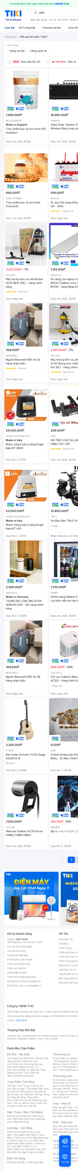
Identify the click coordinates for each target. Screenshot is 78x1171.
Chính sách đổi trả (16, 968)
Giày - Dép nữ (61, 1103)
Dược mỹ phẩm (36, 1152)
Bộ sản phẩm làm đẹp (26, 1150)
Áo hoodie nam (67, 1085)
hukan (32, 1038)
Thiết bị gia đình (35, 1162)
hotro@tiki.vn (34, 981)
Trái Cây (11, 1085)
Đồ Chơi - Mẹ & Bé (18, 1054)
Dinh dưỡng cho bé (23, 1067)
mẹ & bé (63, 19)
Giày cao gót (59, 1107)
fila (46, 1038)
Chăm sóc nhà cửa (26, 1106)
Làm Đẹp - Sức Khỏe (19, 1127)
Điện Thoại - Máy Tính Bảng (24, 1112)
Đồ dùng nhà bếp (16, 1162)
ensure (71, 1035)
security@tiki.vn (32, 985)
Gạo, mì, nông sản (24, 1094)
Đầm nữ (65, 1058)
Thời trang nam (62, 1076)
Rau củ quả (18, 1088)
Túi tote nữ (72, 1147)
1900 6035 (21, 1020)
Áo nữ (56, 1058)
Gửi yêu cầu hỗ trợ (16, 951)
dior (19, 1035)
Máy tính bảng (21, 1121)
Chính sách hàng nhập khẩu (21, 977)
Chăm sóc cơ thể (23, 1137)
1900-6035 (22, 939)
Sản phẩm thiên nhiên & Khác (25, 1142)
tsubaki (54, 1038)
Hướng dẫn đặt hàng (17, 955)
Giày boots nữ (65, 1113)
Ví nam (56, 1158)
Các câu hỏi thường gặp (19, 946)
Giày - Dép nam (63, 1122)
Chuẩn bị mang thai (24, 1075)
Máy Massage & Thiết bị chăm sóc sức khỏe (27, 1139)
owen (63, 1035)
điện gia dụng (38, 19)
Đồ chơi (39, 1058)
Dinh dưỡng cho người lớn (26, 1069)
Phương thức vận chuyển (20, 959)
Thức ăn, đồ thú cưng (24, 1103)
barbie (54, 1035)
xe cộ (52, 19)
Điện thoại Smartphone (19, 1116)
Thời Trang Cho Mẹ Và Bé (20, 1058)
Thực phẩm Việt (34, 1088)
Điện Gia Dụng (16, 1158)
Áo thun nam (59, 1080)
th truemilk (43, 1035)
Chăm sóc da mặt (16, 1132)
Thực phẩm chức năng (24, 1134)
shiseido (11, 1038)
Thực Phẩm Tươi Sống (20, 1081)
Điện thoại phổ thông (24, 1119)
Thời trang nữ (61, 1054)
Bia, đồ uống (18, 1097)
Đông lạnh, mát (29, 1091)
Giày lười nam (60, 1126)
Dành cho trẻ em (22, 1100)
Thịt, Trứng (23, 1085)
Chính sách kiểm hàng (18, 964)
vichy (40, 1038)
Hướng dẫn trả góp (17, 972)
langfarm (23, 1038)
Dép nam (69, 1129)
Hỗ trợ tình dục (33, 1149)
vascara (11, 1035)
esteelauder (29, 1035)
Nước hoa (19, 1149)
